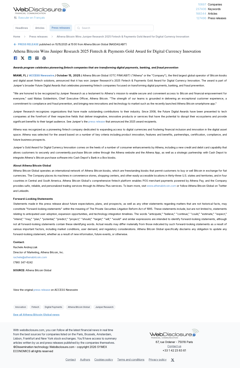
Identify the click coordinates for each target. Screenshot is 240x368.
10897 (202, 4)
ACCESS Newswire (41, 75)
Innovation (20, 307)
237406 (201, 9)
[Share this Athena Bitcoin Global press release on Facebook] (15, 58)
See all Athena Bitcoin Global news (36, 314)
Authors (85, 359)
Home (16, 36)
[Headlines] (41, 8)
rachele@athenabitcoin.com (30, 257)
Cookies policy (103, 359)
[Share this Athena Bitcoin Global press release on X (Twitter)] (22, 58)
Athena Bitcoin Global (79, 307)
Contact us (174, 346)
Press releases (217, 18)
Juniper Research (104, 307)
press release (96, 121)
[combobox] (114, 28)
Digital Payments (53, 307)
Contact (71, 359)
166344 (201, 13)
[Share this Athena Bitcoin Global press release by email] (37, 58)
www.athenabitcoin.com (161, 185)
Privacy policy (158, 359)
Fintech (35, 307)
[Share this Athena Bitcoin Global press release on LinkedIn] (30, 58)
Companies (215, 4)
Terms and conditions (130, 359)
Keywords (214, 9)
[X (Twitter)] (172, 359)
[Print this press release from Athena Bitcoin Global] (44, 58)
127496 (201, 18)
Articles (212, 13)
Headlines (21, 27)
